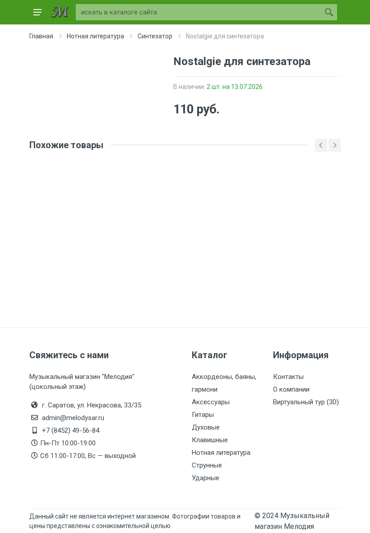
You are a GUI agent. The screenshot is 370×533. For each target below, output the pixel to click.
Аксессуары (211, 402)
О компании (291, 389)
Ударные (205, 478)
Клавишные (210, 440)
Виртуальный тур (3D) (306, 402)
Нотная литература (221, 453)
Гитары (203, 415)
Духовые (206, 427)
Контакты (288, 377)
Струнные (207, 465)
